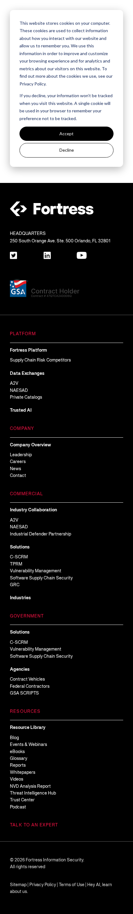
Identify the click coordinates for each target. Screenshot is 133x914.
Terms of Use (71, 885)
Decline (66, 150)
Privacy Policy (42, 885)
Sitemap (18, 885)
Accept (66, 133)
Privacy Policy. (32, 83)
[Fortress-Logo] (51, 208)
